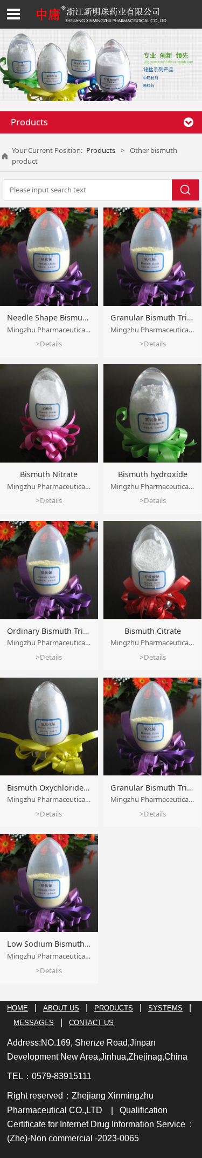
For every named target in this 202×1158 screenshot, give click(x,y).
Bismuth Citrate (152, 631)
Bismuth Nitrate (49, 474)
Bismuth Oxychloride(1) (49, 787)
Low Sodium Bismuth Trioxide (61, 944)
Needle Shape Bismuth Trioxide (64, 317)
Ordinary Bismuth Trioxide (55, 631)
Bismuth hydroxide (152, 474)
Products (100, 150)
